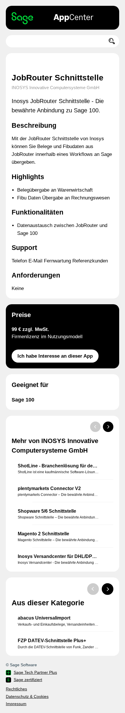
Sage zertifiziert (28, 679)
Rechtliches (16, 689)
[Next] (108, 427)
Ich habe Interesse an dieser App (55, 356)
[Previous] (95, 427)
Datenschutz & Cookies (27, 696)
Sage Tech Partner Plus (35, 672)
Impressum (16, 703)
